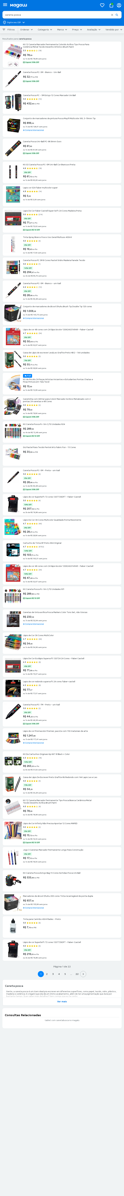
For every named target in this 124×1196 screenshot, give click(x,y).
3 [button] (53, 974)
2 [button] (47, 974)
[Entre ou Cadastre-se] (119, 5)
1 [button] (40, 974)
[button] (112, 15)
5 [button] (65, 974)
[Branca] (10, 64)
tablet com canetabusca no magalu (62, 1020)
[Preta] (16, 64)
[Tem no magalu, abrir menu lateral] (5, 4)
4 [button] (59, 974)
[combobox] (62, 15)
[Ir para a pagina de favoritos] (102, 5)
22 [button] (77, 974)
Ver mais (62, 1001)
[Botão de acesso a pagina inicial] (53, 5)
